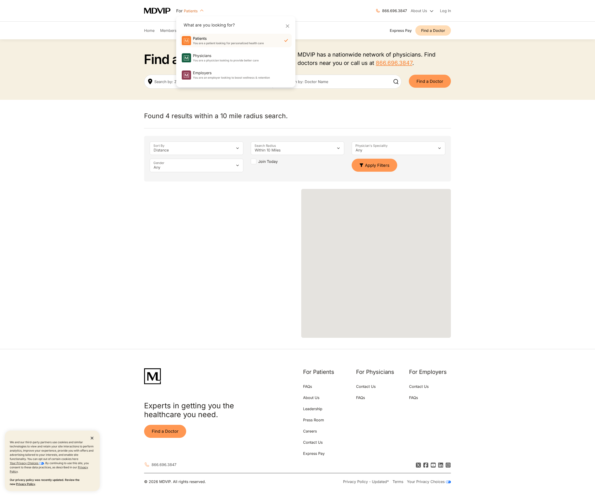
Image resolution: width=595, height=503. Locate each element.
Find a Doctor (433, 30)
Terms (398, 481)
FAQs (307, 386)
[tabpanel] (219, 263)
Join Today (268, 161)
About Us (311, 397)
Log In (445, 10)
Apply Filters (377, 165)
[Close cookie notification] (92, 438)
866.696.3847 (394, 10)
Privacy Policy (25, 484)
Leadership (312, 408)
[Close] (287, 26)
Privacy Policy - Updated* (366, 481)
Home (149, 30)
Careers (310, 431)
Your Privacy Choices (24, 463)
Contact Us (313, 442)
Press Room (313, 420)
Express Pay (401, 30)
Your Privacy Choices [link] (426, 481)
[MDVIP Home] (160, 11)
